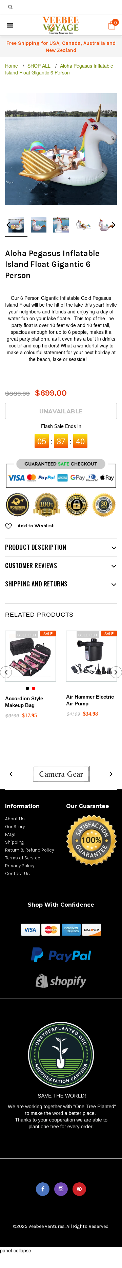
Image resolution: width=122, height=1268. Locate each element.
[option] (61, 149)
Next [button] (113, 227)
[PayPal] (61, 953)
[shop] (30, 929)
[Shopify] (61, 980)
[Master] (50, 929)
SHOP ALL (38, 65)
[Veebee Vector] (61, 773)
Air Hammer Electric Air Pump (90, 700)
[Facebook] (42, 1189)
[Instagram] (61, 1189)
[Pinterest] (79, 1189)
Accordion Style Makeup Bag (24, 702)
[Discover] (91, 929)
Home (11, 65)
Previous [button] (8, 227)
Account (81, 7)
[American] (71, 929)
